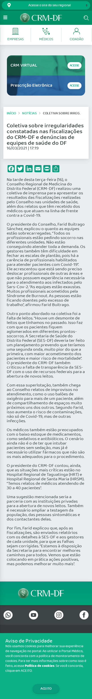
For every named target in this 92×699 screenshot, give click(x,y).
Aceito (46, 688)
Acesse (74, 65)
